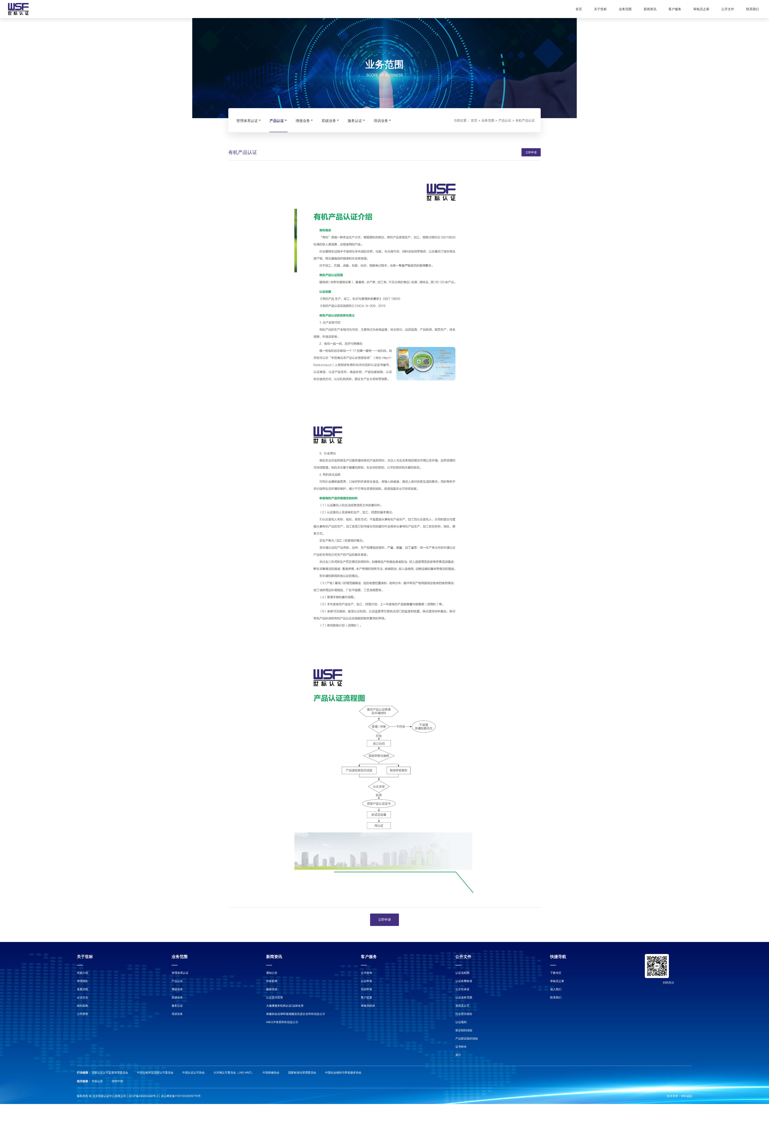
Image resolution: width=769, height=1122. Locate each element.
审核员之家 (701, 9)
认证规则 (461, 1022)
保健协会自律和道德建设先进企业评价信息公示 (295, 1013)
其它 (458, 1055)
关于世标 (600, 9)
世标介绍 (82, 972)
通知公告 (271, 972)
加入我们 (555, 989)
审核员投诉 (368, 1005)
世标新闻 (271, 981)
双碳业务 (329, 121)
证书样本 (461, 1046)
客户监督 (366, 997)
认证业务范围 (463, 997)
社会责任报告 (463, 1013)
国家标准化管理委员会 (302, 1072)
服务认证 (355, 121)
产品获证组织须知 (466, 1038)
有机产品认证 (525, 120)
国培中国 (117, 1081)
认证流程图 (462, 972)
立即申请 (531, 152)
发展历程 (82, 989)
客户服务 (674, 9)
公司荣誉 (82, 1013)
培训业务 (381, 121)
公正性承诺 (462, 989)
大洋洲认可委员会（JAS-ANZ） (234, 1072)
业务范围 (625, 9)
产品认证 (277, 121)
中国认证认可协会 (193, 1072)
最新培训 (271, 989)
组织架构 (82, 1005)
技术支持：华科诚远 (679, 1096)
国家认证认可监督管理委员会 (110, 1072)
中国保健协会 (271, 1072)
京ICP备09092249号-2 (143, 1096)
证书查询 (366, 972)
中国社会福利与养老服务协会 (343, 1072)
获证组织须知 (463, 1030)
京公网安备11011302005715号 (181, 1096)
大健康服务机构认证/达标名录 (285, 1005)
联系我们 (752, 9)
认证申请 (366, 981)
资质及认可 (462, 1005)
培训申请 (366, 989)
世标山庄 (98, 1081)
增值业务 (303, 121)
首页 (579, 9)
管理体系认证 (247, 121)
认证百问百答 (274, 997)
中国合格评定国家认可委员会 (155, 1072)
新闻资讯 (650, 9)
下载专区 (555, 972)
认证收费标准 (463, 981)
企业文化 (82, 997)
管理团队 (82, 981)
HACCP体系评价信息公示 (282, 1022)
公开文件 (727, 9)
